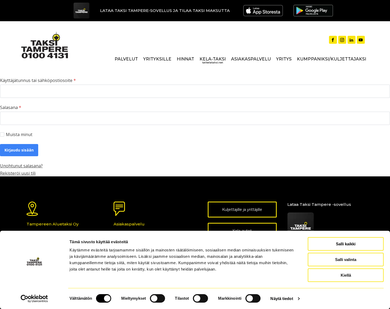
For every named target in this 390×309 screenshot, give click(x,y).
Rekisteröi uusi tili (18, 173)
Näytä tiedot (281, 298)
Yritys (284, 59)
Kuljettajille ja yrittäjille (242, 209)
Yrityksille (157, 59)
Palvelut (126, 59)
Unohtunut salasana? (21, 166)
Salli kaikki (346, 244)
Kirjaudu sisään (19, 150)
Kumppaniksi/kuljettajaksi (331, 59)
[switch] (157, 298)
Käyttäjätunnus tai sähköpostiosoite (38, 80)
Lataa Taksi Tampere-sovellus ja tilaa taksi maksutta (165, 10)
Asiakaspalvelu (251, 59)
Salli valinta (345, 259)
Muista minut (19, 134)
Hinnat (185, 59)
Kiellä (346, 275)
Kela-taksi (213, 60)
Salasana (10, 107)
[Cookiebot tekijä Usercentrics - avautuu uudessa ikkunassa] (34, 299)
